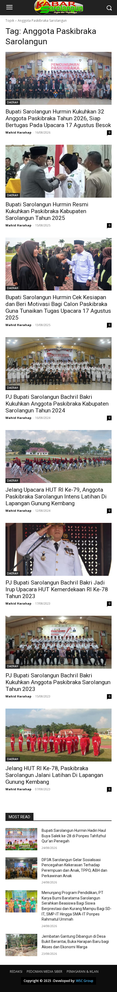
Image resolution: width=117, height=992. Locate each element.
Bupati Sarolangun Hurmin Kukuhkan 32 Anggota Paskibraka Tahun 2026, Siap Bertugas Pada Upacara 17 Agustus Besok (58, 118)
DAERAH (12, 102)
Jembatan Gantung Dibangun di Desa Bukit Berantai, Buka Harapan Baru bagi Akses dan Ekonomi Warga (75, 941)
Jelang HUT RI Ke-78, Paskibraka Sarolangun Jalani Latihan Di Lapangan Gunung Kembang (54, 775)
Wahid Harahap (18, 132)
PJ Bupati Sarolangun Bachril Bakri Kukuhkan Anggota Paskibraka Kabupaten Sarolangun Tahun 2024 (57, 404)
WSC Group (84, 980)
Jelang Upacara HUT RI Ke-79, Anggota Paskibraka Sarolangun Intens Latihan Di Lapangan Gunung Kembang (56, 496)
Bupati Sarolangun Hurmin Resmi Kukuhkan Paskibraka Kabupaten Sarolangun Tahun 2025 (46, 211)
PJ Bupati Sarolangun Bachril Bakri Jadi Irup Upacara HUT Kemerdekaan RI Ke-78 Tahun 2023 (56, 589)
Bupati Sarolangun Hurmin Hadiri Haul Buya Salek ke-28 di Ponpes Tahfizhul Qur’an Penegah (74, 835)
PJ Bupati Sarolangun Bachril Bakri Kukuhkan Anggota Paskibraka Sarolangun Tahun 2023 (57, 682)
